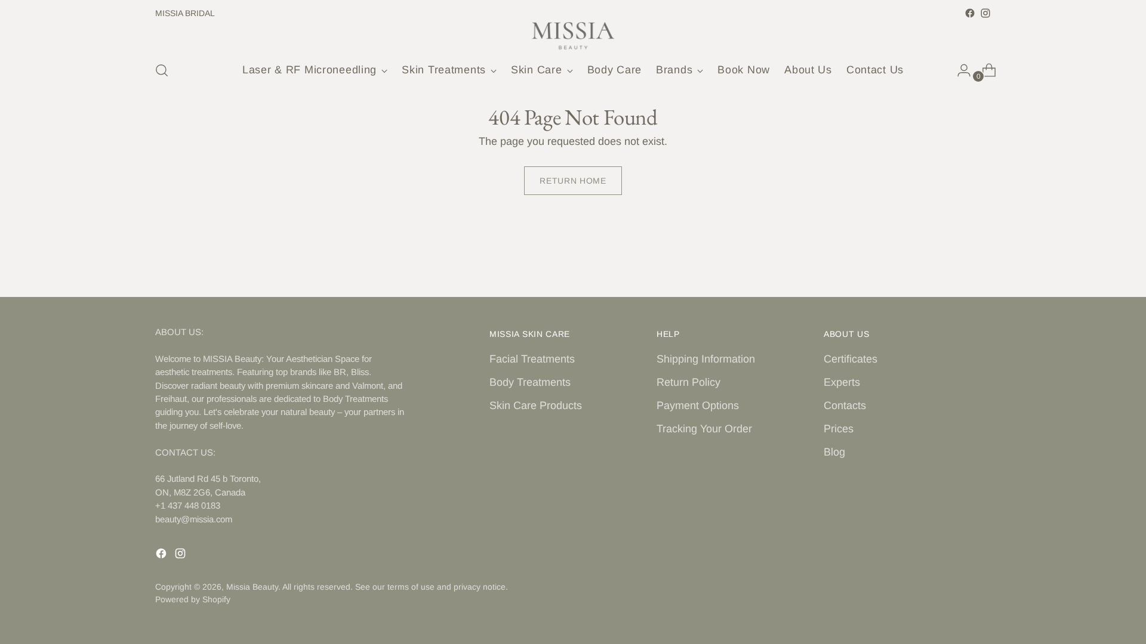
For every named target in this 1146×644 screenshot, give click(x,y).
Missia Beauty (252, 587)
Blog (834, 452)
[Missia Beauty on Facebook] (970, 13)
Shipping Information (706, 359)
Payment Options (698, 405)
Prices (839, 429)
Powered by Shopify (192, 599)
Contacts (845, 405)
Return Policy (688, 382)
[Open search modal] (162, 70)
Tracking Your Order (704, 429)
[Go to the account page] (959, 70)
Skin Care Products (535, 405)
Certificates (850, 359)
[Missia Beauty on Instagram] (985, 13)
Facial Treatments (532, 359)
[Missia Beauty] (573, 35)
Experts (842, 382)
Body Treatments (530, 382)
